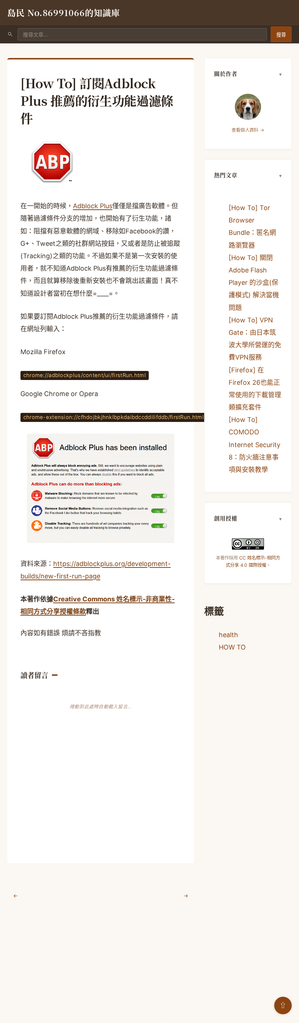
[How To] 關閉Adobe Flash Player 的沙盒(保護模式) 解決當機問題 (254, 282)
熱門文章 (225, 175)
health (228, 635)
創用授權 (225, 518)
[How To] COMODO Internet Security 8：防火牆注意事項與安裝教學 (254, 444)
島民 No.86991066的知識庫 (63, 12)
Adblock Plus (92, 206)
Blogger (159, 1015)
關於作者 (225, 73)
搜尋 (281, 35)
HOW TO (232, 647)
